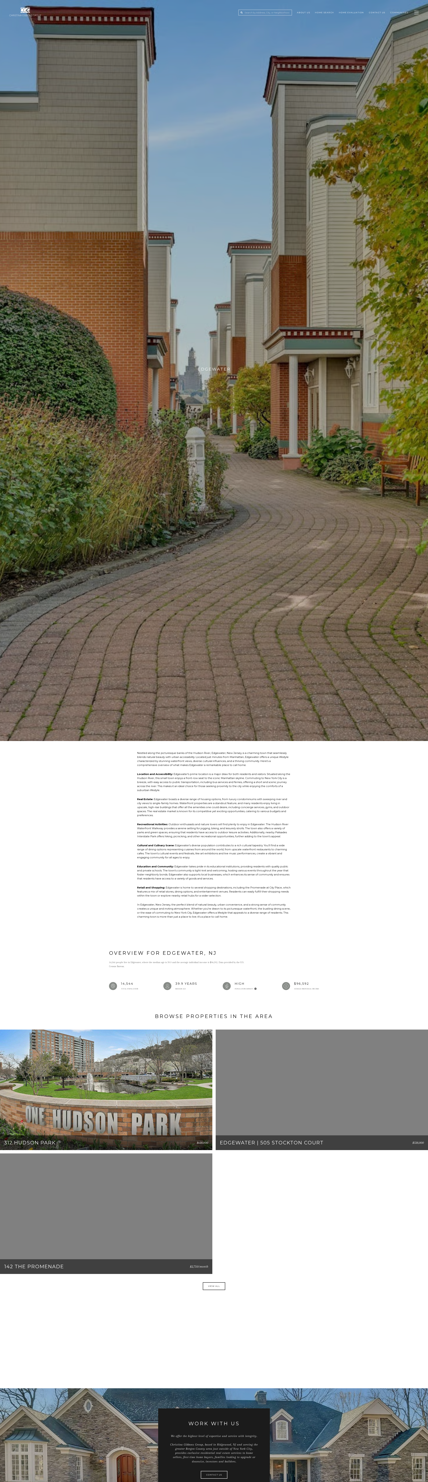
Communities (399, 12)
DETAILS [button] (198, 1143)
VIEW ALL (214, 1286)
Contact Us (377, 12)
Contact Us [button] (214, 1474)
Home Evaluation (351, 12)
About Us (303, 12)
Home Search (324, 12)
